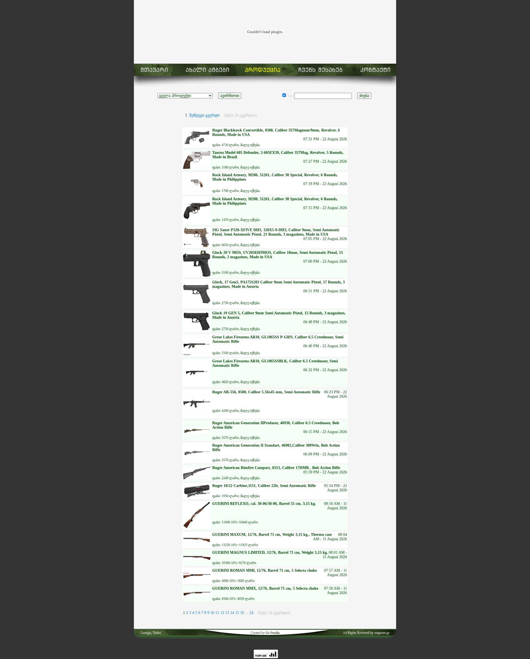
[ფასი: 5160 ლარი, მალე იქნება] (197, 354)
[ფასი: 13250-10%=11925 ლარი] (197, 542)
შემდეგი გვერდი (204, 115)
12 (222, 613)
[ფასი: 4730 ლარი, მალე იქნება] (197, 144)
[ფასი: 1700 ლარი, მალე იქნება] (197, 192)
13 (227, 613)
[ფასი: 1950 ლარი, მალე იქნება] (197, 497)
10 (212, 613)
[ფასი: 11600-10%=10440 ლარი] (197, 528)
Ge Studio (273, 633)
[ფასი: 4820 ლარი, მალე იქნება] (197, 385)
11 (217, 613)
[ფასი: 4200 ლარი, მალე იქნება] (197, 416)
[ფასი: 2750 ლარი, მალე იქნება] (197, 306)
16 (242, 613)
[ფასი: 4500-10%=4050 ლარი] (197, 595)
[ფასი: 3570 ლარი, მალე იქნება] (197, 433)
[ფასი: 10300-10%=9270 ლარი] (197, 559)
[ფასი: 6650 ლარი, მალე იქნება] (197, 246)
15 (237, 613)
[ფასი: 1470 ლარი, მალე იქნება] (197, 223)
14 (232, 613)
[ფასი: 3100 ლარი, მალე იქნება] (197, 275)
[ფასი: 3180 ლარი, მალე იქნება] (197, 168)
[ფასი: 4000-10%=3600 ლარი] (197, 578)
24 (251, 613)
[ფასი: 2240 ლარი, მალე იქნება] (197, 478)
